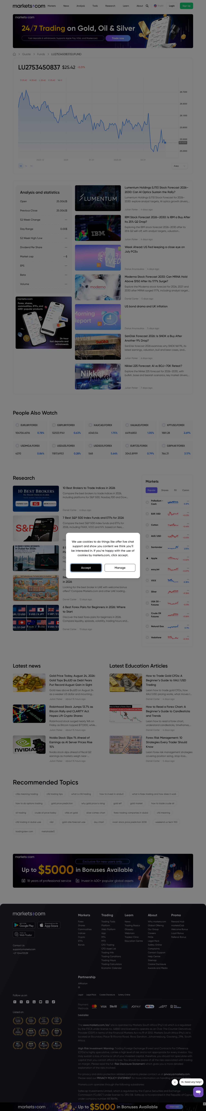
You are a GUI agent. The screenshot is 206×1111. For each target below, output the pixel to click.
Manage (120, 567)
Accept (86, 567)
